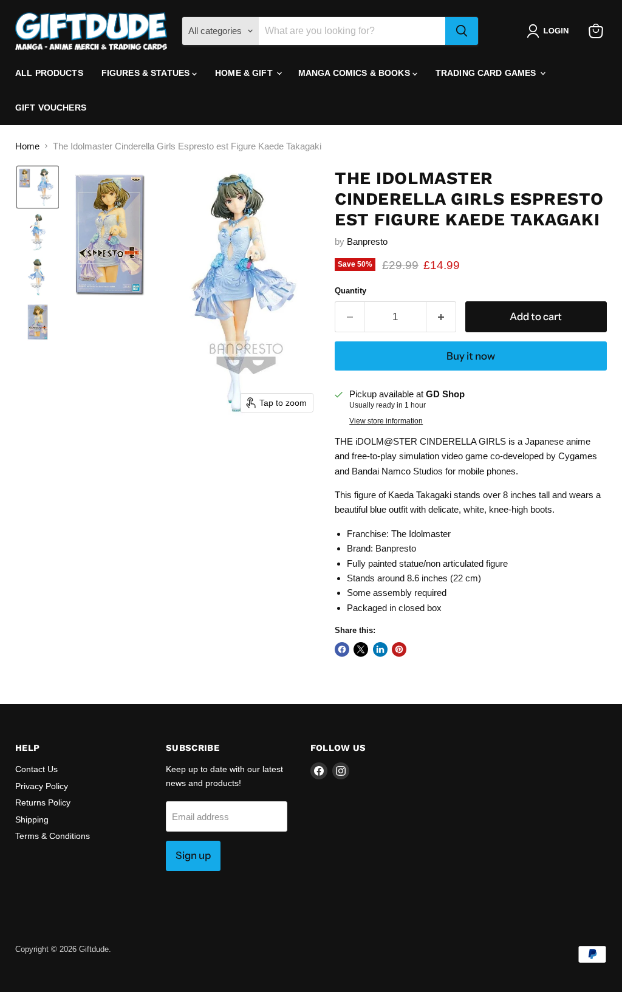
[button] (550, 31)
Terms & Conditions (52, 836)
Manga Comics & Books (355, 73)
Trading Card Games (487, 73)
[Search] (461, 31)
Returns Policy (42, 802)
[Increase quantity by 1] (441, 316)
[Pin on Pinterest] (399, 649)
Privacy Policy (41, 786)
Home (27, 146)
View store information (386, 421)
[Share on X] (361, 649)
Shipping (32, 819)
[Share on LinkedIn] (380, 649)
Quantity (350, 290)
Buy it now (470, 356)
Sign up (193, 855)
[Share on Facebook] (342, 649)
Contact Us (36, 769)
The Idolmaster (421, 533)
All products (49, 73)
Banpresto (367, 241)
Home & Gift (245, 73)
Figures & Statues (147, 73)
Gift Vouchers (50, 107)
